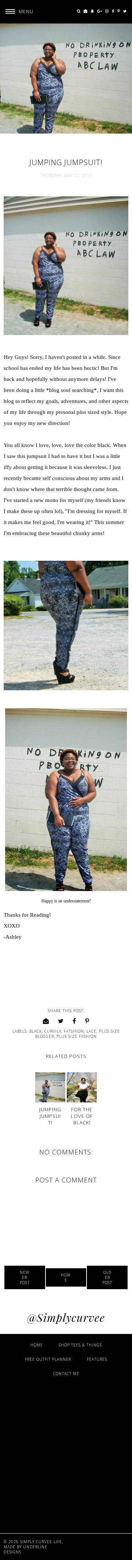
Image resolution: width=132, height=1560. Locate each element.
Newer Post (25, 1277)
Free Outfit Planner (48, 1359)
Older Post (107, 1277)
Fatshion (74, 1031)
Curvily (52, 1031)
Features (97, 1359)
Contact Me (66, 1373)
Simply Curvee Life (41, 1541)
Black (35, 1031)
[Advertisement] (66, 1454)
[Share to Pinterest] (87, 1021)
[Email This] (46, 1021)
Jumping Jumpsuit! (50, 1116)
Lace (91, 1031)
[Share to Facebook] (74, 1021)
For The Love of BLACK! (82, 1116)
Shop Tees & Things (80, 1345)
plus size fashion (76, 1036)
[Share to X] (60, 1021)
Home (66, 1277)
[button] (16, 11)
